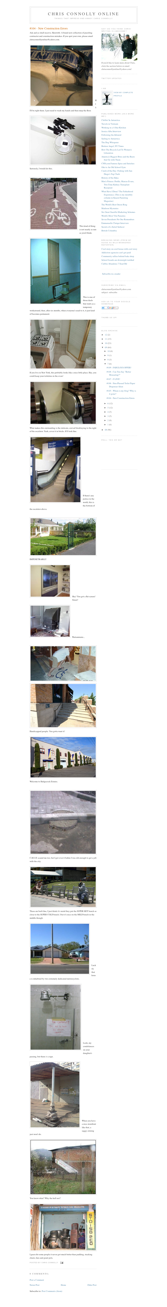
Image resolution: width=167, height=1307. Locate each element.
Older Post (92, 1284)
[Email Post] (61, 1263)
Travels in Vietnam (109, 123)
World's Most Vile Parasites (113, 215)
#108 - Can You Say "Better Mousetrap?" (119, 373)
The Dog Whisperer (110, 142)
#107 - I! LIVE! (113, 379)
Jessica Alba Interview (111, 131)
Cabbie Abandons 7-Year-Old (114, 263)
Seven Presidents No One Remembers (117, 219)
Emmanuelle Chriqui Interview (115, 223)
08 (106, 429)
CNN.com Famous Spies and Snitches (117, 163)
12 (106, 334)
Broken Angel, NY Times (112, 146)
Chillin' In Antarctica (110, 120)
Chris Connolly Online (83, 13)
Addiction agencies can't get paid (116, 252)
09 (106, 347)
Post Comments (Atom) (52, 1291)
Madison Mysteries (109, 208)
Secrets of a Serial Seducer (112, 226)
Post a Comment (37, 1279)
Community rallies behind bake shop (117, 256)
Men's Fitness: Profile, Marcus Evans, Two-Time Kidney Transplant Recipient (117, 184)
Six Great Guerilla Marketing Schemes (118, 212)
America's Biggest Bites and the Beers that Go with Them (118, 158)
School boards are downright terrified (117, 259)
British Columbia (109, 230)
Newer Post (34, 1284)
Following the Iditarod (111, 134)
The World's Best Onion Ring (114, 204)
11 (106, 338)
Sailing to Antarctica (110, 138)
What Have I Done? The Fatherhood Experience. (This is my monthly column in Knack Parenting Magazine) (117, 196)
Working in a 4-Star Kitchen (113, 127)
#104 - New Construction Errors (49, 28)
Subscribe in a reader (111, 273)
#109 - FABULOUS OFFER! (119, 367)
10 (106, 343)
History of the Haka (110, 177)
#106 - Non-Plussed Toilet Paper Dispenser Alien (121, 385)
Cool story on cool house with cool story (119, 248)
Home (63, 1284)
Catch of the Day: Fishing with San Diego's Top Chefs (116, 172)
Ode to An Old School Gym (113, 167)
